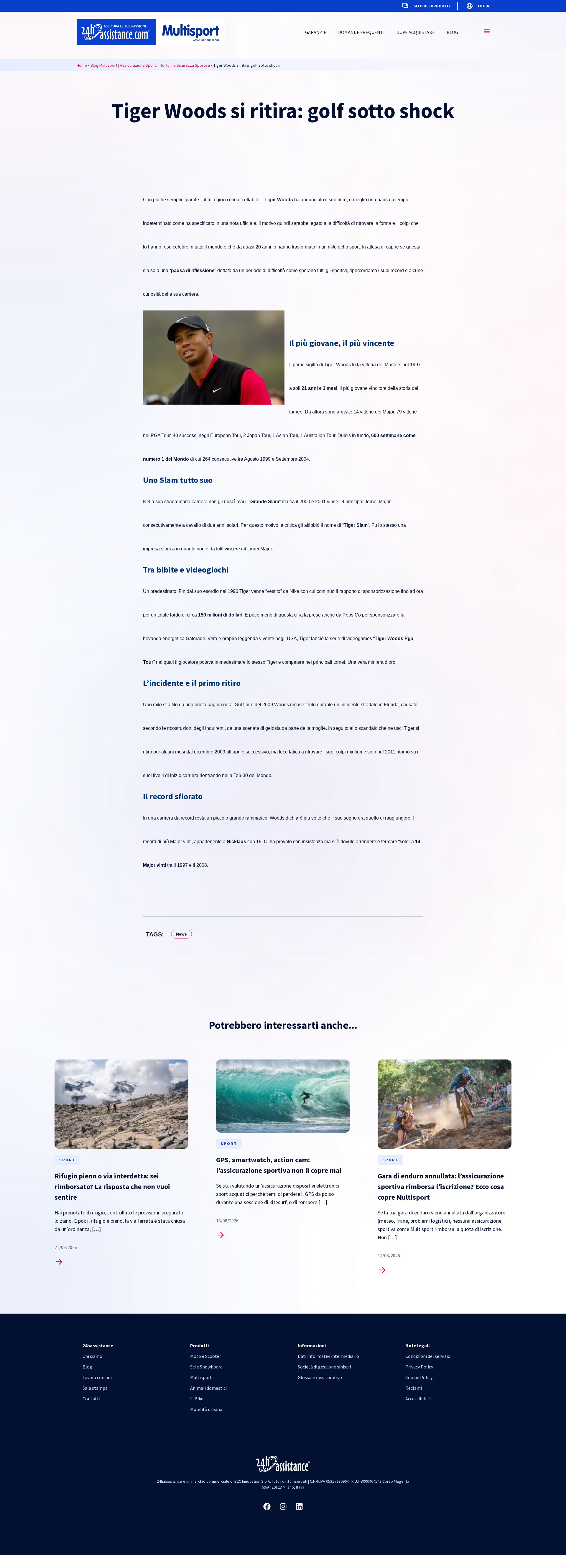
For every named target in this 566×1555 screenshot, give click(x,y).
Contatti (91, 1399)
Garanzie (315, 32)
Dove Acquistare (415, 32)
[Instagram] (283, 1506)
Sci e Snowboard (206, 1367)
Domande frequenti (361, 32)
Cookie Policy (418, 1377)
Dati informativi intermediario (328, 1356)
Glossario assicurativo (320, 1377)
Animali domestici (208, 1388)
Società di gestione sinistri (324, 1367)
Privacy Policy (419, 1367)
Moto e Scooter (205, 1356)
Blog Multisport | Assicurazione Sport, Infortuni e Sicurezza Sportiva (150, 65)
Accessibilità (418, 1399)
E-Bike (196, 1399)
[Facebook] (266, 1506)
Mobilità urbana (206, 1409)
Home (82, 65)
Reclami (413, 1388)
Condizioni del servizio (427, 1356)
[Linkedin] (299, 1506)
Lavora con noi (97, 1377)
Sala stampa (95, 1388)
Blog (452, 32)
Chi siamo (92, 1356)
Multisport (201, 1377)
